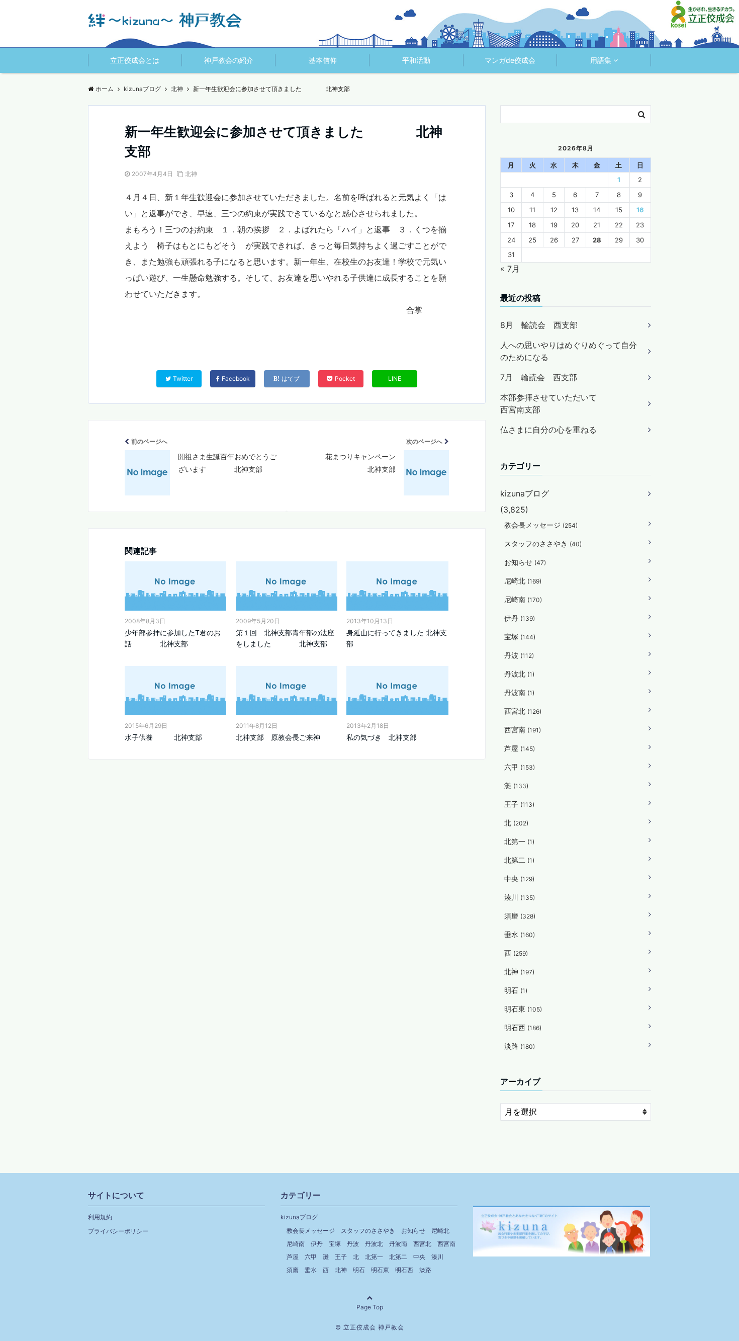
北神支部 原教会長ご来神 (278, 737)
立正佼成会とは (134, 60)
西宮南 (522, 729)
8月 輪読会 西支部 (539, 325)
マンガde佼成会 (510, 60)
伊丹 (519, 618)
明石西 (522, 1027)
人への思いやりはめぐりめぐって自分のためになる (568, 351)
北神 (191, 174)
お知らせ (525, 562)
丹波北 (519, 673)
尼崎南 (523, 599)
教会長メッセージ (541, 525)
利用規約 (100, 1217)
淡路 (519, 1046)
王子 (519, 804)
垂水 (519, 934)
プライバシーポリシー (118, 1231)
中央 (519, 878)
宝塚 (519, 636)
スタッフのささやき (543, 543)
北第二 (519, 860)
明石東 (523, 1008)
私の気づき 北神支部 (381, 737)
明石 (515, 990)
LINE (394, 378)
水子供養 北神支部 (163, 737)
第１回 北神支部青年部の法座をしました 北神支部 (285, 638)
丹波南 (519, 692)
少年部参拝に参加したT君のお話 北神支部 (173, 638)
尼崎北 (522, 580)
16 (640, 210)
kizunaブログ (524, 493)
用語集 (600, 60)
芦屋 (519, 748)
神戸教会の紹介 (228, 60)
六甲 (519, 767)
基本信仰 (323, 60)
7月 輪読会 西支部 (538, 377)
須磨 (519, 915)
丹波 (519, 655)
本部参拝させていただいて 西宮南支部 (568, 403)
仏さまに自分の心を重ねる (548, 430)
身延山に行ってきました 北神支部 (396, 638)
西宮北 (522, 711)
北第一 (519, 841)
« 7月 (510, 269)
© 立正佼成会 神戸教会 (369, 1327)
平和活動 (416, 60)
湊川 (519, 897)
